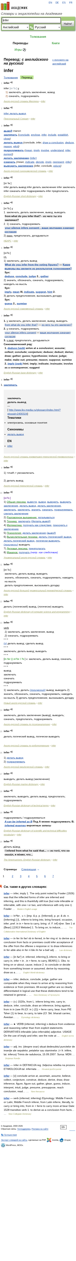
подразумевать (14, 150)
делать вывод (13, 142)
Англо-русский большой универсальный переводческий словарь (38, 590)
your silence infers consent (20, 332)
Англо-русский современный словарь (23, 309)
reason (8, 146)
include (52, 134)
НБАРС (7, 241)
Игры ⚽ (20, 49)
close (7, 138)
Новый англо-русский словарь (20, 703)
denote (40, 161)
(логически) (11, 544)
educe (57, 165)
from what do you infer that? (21, 324)
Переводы (20, 43)
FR (70, 2)
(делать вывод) (41, 521)
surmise (22, 303)
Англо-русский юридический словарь (23, 767)
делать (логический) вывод (55, 536)
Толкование (11, 77)
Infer (6, 915)
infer (43, 101)
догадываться (46, 517)
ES (64, 2)
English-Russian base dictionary (20, 373)
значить (36, 509)
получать (24, 552)
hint (49, 291)
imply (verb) (15, 363)
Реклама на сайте (40, 1129)
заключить (24, 509)
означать (9, 161)
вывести (32, 501)
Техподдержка (23, 1129)
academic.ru (14, 6)
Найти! (68, 23)
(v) (5, 643)
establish (63, 134)
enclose (35, 134)
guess (8, 303)
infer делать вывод (15, 113)
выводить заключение (18, 165)
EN (50, 2)
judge (32, 276)
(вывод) (51, 532)
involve (45, 150)
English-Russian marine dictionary (21, 784)
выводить (52, 501)
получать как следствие (37, 525)
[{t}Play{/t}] (11, 82)
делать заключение (16, 158)
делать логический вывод (19, 540)
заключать (10, 134)
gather (44, 276)
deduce (69, 142)
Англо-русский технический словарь (23, 486)
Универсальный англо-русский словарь (24, 557)
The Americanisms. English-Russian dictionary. (27, 860)
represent (58, 161)
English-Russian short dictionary (20, 196)
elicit (15, 146)
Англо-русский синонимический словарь (25, 171)
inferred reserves (15, 825)
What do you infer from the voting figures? (32, 264)
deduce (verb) (16, 348)
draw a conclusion (53, 142)
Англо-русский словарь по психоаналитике (27, 724)
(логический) (38, 690)
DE (57, 2)
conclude (24, 134)
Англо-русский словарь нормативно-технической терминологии (38, 457)
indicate (29, 161)
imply (36, 150)
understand (57, 150)
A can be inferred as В (18, 821)
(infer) (33, 158)
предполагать (37, 548)
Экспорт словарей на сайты (14, 1140)
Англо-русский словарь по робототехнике (26, 745)
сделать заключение (16, 513)
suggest (41, 291)
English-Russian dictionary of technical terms (26, 805)
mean (28, 150)
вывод (8, 130)
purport (8, 154)
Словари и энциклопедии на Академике (31, 14)
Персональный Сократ (16, 118)
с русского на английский (60, 61)
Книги (56, 43)
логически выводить (48, 540)
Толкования (38, 36)
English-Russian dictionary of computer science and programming (37, 612)
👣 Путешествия (9, 1135)
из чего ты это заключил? (57, 324)
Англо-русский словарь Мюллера (21, 101)
